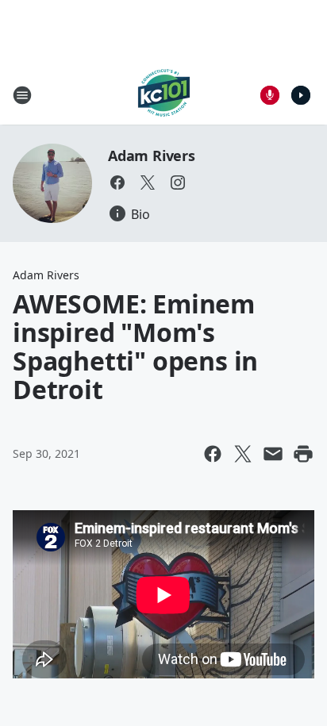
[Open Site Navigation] (22, 95)
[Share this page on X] (243, 454)
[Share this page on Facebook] (213, 454)
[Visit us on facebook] (117, 182)
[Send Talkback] (269, 95)
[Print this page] (303, 454)
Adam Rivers (151, 155)
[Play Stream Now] (300, 95)
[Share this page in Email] (273, 454)
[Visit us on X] (147, 182)
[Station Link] (164, 95)
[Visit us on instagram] (177, 182)
